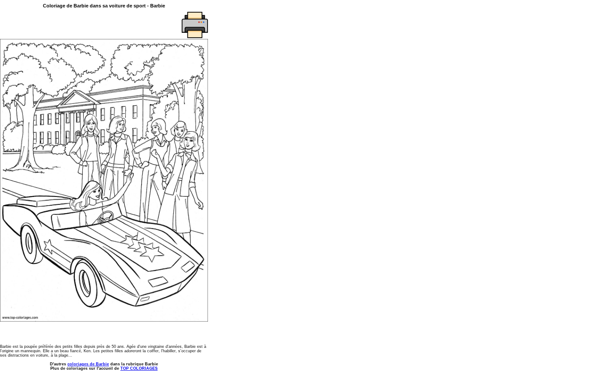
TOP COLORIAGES (139, 368)
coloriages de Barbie (88, 364)
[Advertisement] (51, 25)
